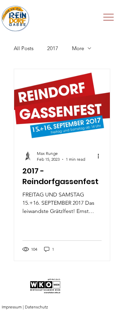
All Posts (23, 48)
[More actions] (100, 156)
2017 (52, 48)
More (78, 48)
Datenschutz (36, 306)
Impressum (12, 306)
